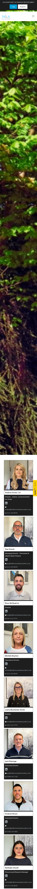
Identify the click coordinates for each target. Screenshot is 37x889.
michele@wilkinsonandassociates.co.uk (18, 670)
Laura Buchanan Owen (15, 710)
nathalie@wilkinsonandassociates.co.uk (18, 882)
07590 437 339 (11, 777)
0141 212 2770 (11, 725)
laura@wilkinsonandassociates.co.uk (19, 722)
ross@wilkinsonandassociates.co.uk (19, 615)
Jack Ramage (11, 761)
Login (13, 7)
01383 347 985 (11, 832)
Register (23, 7)
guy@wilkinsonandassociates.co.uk (18, 563)
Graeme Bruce (11, 814)
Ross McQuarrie (12, 603)
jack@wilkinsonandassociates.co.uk (18, 773)
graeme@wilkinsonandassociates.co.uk (18, 828)
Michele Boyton (11, 656)
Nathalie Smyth (12, 868)
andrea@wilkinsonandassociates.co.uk (18, 509)
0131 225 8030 (11, 513)
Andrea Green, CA (13, 492)
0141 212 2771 (11, 618)
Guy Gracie (10, 549)
